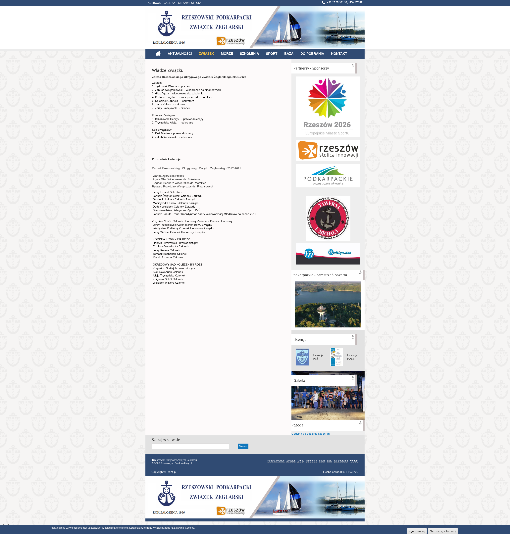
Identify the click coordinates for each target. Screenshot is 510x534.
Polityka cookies (275, 460)
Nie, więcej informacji (443, 531)
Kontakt (339, 54)
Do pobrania (312, 54)
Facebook (153, 2)
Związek (206, 54)
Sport (271, 54)
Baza (288, 54)
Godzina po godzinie (304, 433)
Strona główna (158, 53)
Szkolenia (249, 54)
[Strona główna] (255, 27)
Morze (227, 54)
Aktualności (180, 54)
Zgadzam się (417, 531)
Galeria (169, 2)
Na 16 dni (324, 433)
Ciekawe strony (190, 2)
